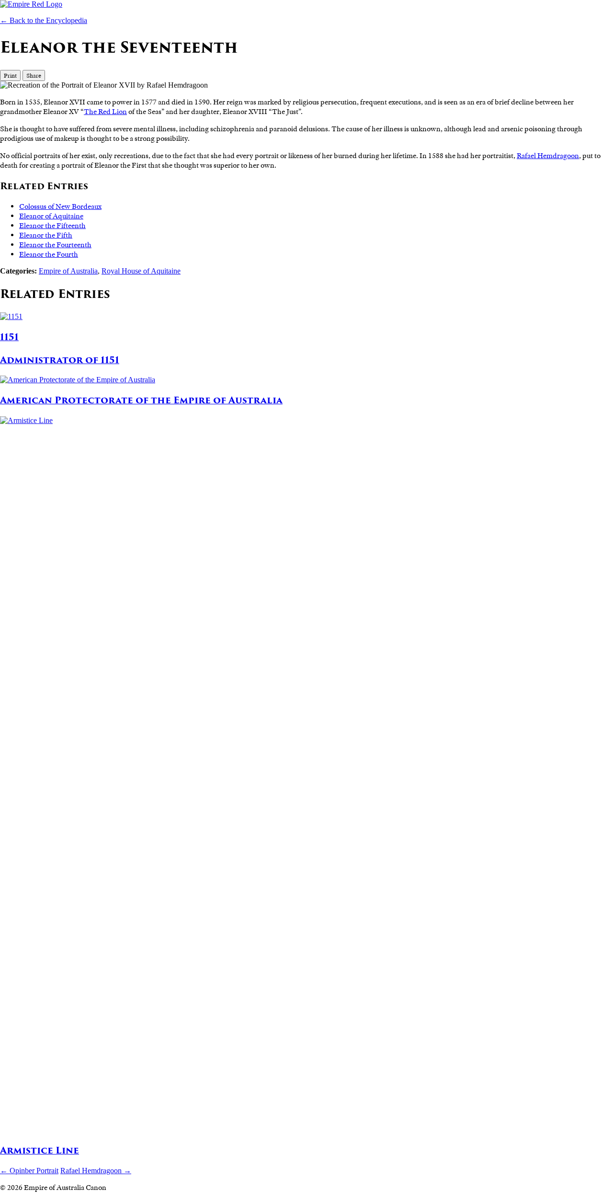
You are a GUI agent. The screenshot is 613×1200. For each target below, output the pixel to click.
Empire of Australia (68, 271)
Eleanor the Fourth (48, 254)
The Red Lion (105, 111)
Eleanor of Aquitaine (51, 216)
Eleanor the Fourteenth (55, 245)
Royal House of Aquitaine (141, 271)
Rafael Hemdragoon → (95, 1170)
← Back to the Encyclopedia (43, 20)
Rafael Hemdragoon (548, 155)
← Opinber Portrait (29, 1170)
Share (33, 75)
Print (10, 75)
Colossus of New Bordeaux (60, 206)
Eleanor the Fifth (45, 235)
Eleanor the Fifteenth (52, 225)
